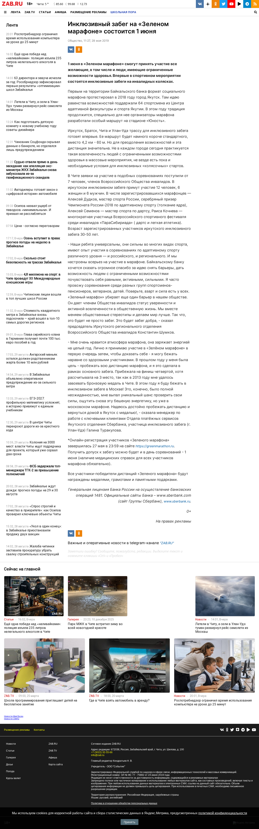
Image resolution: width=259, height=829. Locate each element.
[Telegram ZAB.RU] (247, 4)
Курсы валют (13, 778)
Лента (15, 12)
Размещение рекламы (17, 729)
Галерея (11, 757)
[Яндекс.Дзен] (237, 730)
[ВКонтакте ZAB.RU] (200, 4)
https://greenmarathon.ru (155, 446)
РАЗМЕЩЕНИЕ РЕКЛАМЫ (88, 12)
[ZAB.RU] (12, 5)
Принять (129, 822)
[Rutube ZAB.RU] (239, 4)
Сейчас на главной (22, 569)
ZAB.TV (29, 12)
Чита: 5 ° (43, 4)
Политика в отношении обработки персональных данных (124, 803)
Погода (10, 771)
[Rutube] (248, 730)
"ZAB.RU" (167, 543)
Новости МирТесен (13, 716)
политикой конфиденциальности (222, 813)
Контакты (39, 729)
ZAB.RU (53, 743)
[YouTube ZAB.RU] (231, 4)
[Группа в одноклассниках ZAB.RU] (216, 4)
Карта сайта (56, 764)
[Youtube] (254, 730)
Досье (9, 764)
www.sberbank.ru (177, 501)
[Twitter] (232, 730)
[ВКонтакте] (222, 730)
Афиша (60, 12)
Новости (11, 743)
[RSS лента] (255, 4)
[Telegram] (243, 730)
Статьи (45, 12)
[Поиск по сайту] (198, 12)
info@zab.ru (97, 755)
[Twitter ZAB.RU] (223, 4)
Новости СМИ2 (11, 718)
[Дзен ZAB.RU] (208, 4)
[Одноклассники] (227, 730)
